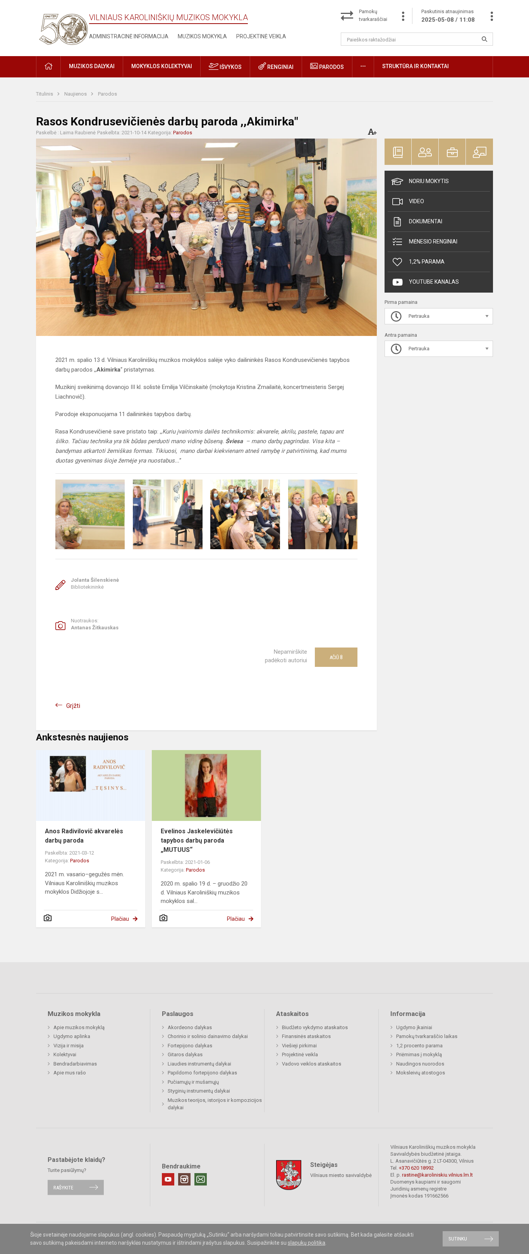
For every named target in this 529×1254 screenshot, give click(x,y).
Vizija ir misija (68, 1045)
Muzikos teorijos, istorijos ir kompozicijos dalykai (215, 1104)
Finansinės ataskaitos (306, 1036)
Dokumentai (425, 221)
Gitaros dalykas (185, 1054)
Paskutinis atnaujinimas (448, 16)
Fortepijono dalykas (190, 1045)
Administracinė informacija (128, 36)
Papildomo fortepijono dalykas (202, 1073)
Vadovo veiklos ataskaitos (311, 1064)
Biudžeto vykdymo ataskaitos (315, 1027)
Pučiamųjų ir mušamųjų (193, 1082)
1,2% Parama (427, 262)
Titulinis (45, 94)
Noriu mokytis (429, 181)
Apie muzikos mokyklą (79, 1027)
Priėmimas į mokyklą (419, 1054)
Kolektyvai (64, 1054)
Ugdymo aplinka (71, 1036)
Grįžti (73, 705)
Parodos (331, 67)
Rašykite (63, 1187)
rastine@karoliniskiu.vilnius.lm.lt (437, 1175)
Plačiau (120, 919)
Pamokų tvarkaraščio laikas (426, 1036)
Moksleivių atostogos (420, 1073)
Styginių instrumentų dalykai (199, 1091)
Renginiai (280, 67)
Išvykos (230, 67)
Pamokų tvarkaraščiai (373, 15)
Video (416, 201)
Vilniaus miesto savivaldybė (341, 1175)
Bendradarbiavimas (75, 1064)
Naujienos (76, 94)
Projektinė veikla (261, 36)
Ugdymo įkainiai (414, 1027)
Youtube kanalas (434, 282)
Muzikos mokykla (202, 36)
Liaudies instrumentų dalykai (199, 1064)
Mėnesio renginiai (433, 241)
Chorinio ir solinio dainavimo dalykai (208, 1036)
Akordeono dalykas (190, 1027)
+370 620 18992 (416, 1168)
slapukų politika (306, 1243)
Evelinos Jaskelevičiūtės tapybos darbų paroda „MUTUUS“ (197, 840)
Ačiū (336, 657)
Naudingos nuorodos (420, 1064)
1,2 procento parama (419, 1045)
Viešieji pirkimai (299, 1045)
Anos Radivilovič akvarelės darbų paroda (84, 835)
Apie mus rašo (69, 1073)
